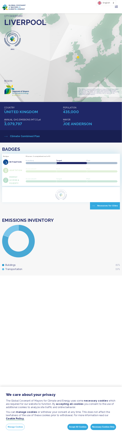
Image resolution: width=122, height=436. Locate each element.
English (106, 3)
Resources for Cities (107, 206)
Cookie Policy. (15, 418)
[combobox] (106, 3)
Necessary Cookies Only (103, 427)
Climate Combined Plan (24, 136)
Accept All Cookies (77, 427)
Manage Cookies (15, 427)
